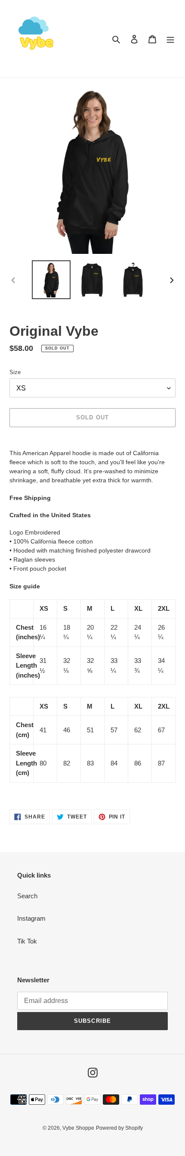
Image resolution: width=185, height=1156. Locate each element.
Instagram (31, 918)
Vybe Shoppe (78, 1128)
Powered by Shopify (119, 1128)
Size (15, 372)
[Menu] (170, 39)
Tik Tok (27, 941)
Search (27, 896)
